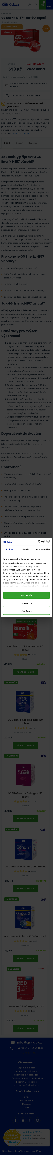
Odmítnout (26, 611)
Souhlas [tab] (9, 549)
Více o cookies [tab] (43, 549)
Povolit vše (26, 595)
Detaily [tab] (25, 549)
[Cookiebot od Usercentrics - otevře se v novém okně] (38, 542)
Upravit (24, 603)
